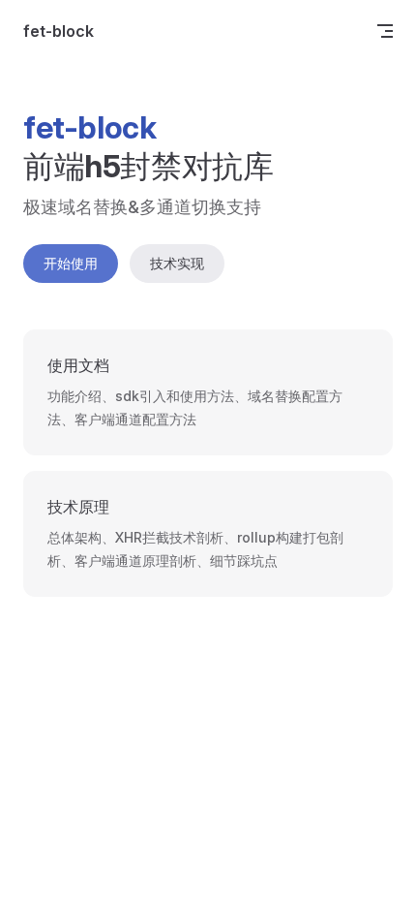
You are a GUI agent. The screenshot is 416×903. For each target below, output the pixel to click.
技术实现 (177, 263)
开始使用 (71, 263)
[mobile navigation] (385, 31)
